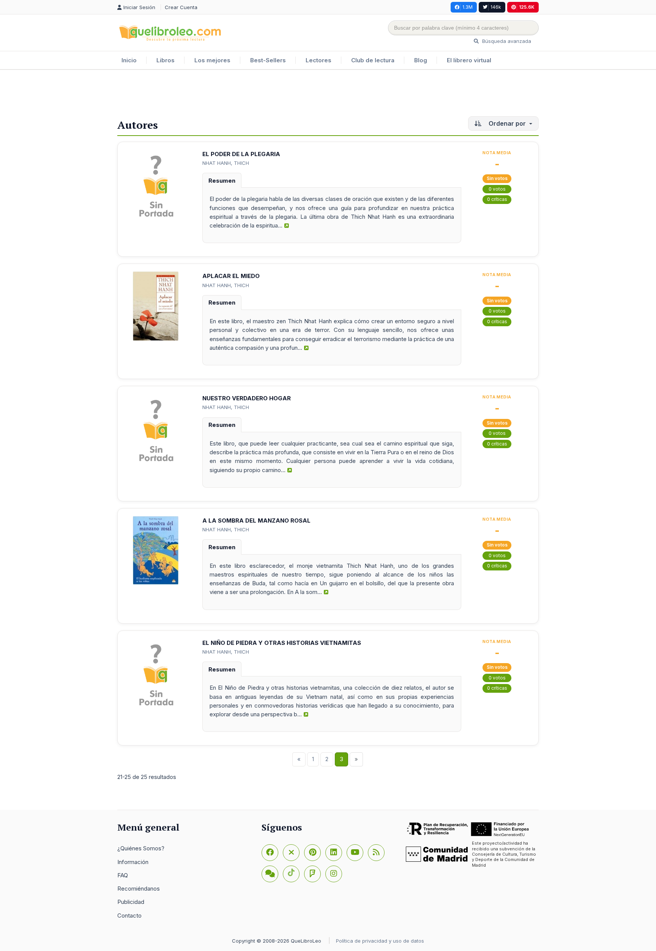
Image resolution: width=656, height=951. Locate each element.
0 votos (497, 189)
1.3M (467, 7)
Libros (165, 60)
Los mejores (212, 60)
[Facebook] (270, 852)
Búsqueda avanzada (506, 41)
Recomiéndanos (138, 888)
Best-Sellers (268, 60)
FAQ (122, 875)
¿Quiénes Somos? (140, 848)
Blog (420, 60)
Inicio (129, 60)
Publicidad (130, 901)
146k (495, 7)
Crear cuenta (181, 7)
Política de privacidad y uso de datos (380, 941)
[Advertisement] (328, 94)
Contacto (129, 915)
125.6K (527, 7)
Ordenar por (507, 123)
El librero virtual (469, 60)
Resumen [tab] (221, 180)
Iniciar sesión (140, 7)
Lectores (318, 60)
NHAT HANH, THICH (225, 163)
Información (132, 862)
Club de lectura (372, 60)
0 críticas (497, 199)
